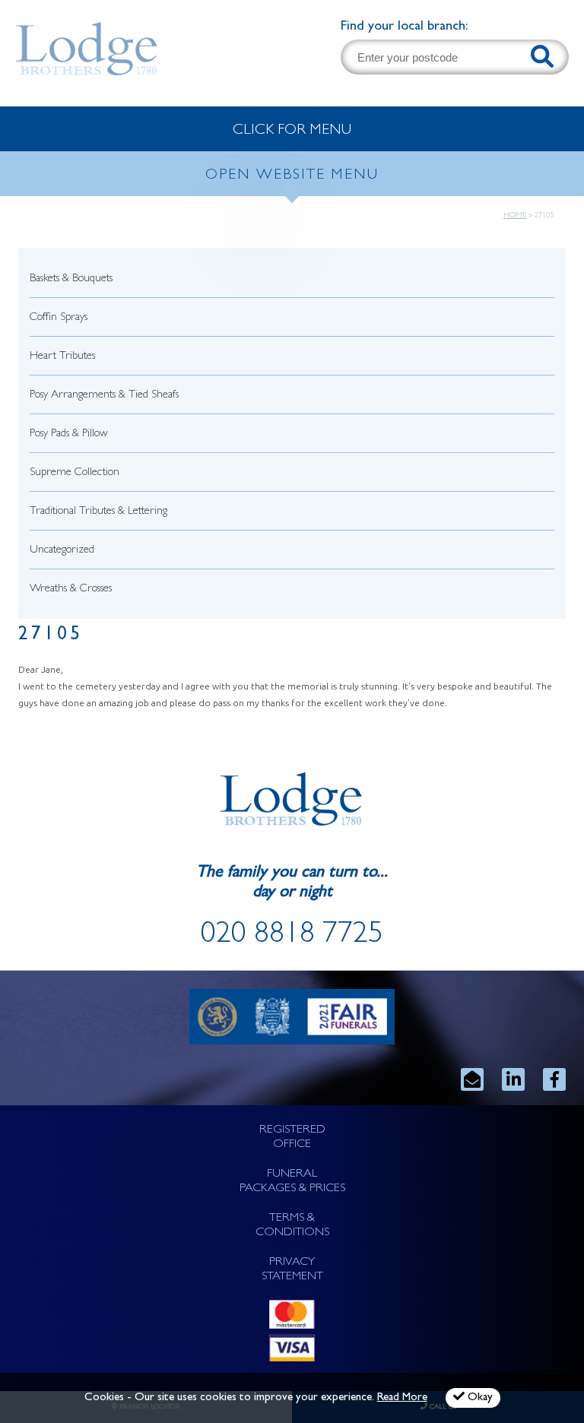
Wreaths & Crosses (71, 589)
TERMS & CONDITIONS (292, 1225)
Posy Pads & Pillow (69, 434)
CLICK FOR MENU (292, 130)
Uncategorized (62, 550)
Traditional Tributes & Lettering (98, 512)
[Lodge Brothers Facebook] (554, 1079)
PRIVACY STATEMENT (292, 1270)
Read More (402, 1398)
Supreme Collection (74, 473)
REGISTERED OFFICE (292, 1137)
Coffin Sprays (58, 318)
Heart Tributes (62, 357)
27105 (50, 635)
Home (514, 216)
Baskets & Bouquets (71, 279)
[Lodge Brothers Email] (472, 1079)
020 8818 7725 (292, 936)
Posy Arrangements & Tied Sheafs (104, 395)
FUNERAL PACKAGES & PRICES (292, 1181)
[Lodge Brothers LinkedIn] (513, 1079)
